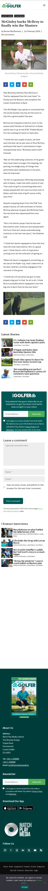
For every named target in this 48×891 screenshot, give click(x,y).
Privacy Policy (30, 427)
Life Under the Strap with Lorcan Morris (29, 541)
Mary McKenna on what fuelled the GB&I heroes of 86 (28, 530)
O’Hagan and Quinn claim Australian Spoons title (25, 351)
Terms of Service (14, 511)
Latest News (7, 16)
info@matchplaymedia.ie (18, 765)
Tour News (19, 16)
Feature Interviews (19, 534)
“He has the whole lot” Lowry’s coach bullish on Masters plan (28, 562)
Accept (25, 887)
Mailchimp (10, 430)
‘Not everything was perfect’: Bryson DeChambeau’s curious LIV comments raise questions (29, 371)
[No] (44, 882)
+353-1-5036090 (12, 759)
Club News (16, 365)
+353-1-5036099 (9, 762)
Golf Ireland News (19, 355)
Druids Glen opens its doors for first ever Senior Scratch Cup (28, 360)
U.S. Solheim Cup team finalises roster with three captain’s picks (29, 341)
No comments (7, 34)
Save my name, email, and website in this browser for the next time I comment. (25, 487)
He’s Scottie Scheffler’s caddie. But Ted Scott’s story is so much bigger (29, 552)
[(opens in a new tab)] (24, 697)
